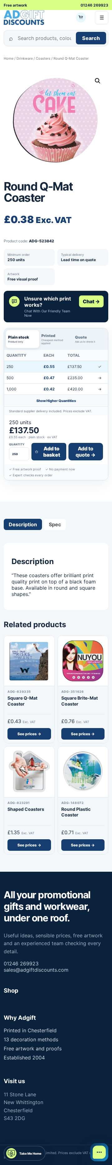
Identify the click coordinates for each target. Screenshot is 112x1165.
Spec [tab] (55, 524)
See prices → (29, 733)
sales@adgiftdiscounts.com (36, 970)
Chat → (91, 301)
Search (91, 38)
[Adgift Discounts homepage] (24, 17)
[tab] (22, 339)
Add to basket (51, 451)
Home (8, 58)
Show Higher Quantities (56, 401)
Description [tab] (23, 524)
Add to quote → (86, 451)
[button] (97, 81)
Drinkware (24, 58)
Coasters (43, 58)
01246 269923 (94, 5)
